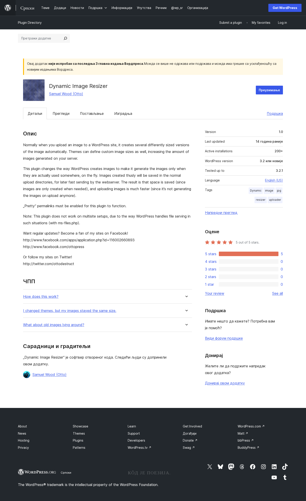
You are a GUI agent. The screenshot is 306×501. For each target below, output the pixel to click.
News (22, 433)
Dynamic (255, 190)
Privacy (23, 447)
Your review (214, 293)
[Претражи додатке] (65, 38)
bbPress (246, 440)
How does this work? (40, 296)
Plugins (78, 440)
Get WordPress (285, 8)
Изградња (123, 113)
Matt (243, 433)
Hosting (23, 440)
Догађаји (189, 433)
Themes (79, 433)
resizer (260, 199)
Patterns (79, 447)
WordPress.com (251, 426)
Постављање (92, 113)
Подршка (275, 113)
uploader (275, 199)
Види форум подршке (224, 338)
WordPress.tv (139, 447)
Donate (190, 440)
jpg (279, 190)
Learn (132, 426)
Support (134, 433)
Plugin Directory (30, 22)
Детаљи (35, 113)
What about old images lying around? (53, 325)
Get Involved (192, 426)
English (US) (274, 180)
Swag (189, 447)
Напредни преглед (221, 212)
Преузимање (269, 90)
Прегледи (61, 113)
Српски (66, 472)
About (22, 426)
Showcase (80, 426)
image (269, 190)
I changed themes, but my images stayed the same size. (69, 311)
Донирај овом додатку (225, 383)
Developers (136, 440)
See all (277, 293)
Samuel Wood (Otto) (66, 93)
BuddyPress (248, 447)
